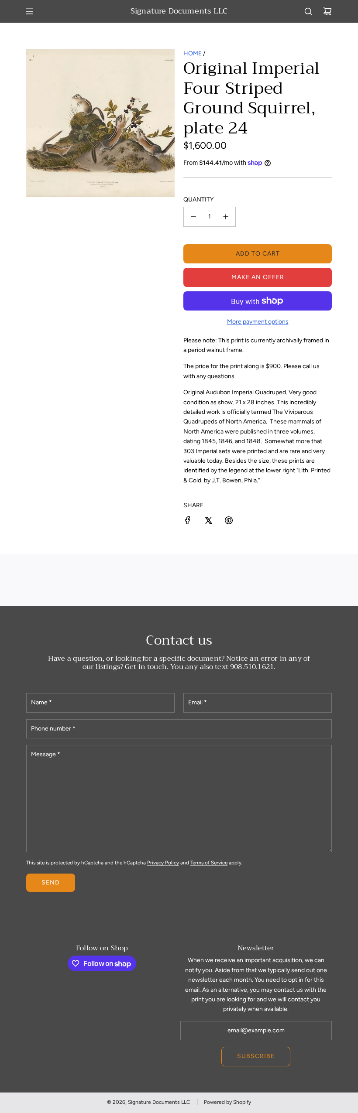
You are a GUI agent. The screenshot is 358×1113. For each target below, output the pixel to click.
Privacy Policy (163, 863)
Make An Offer (257, 277)
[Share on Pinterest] (228, 522)
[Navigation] (29, 11)
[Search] (308, 11)
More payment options (258, 321)
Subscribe (256, 1056)
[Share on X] (208, 522)
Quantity (198, 199)
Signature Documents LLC (179, 11)
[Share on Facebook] (187, 522)
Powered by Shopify (227, 1102)
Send (50, 882)
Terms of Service (208, 863)
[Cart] (327, 11)
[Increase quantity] (225, 216)
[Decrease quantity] (193, 216)
